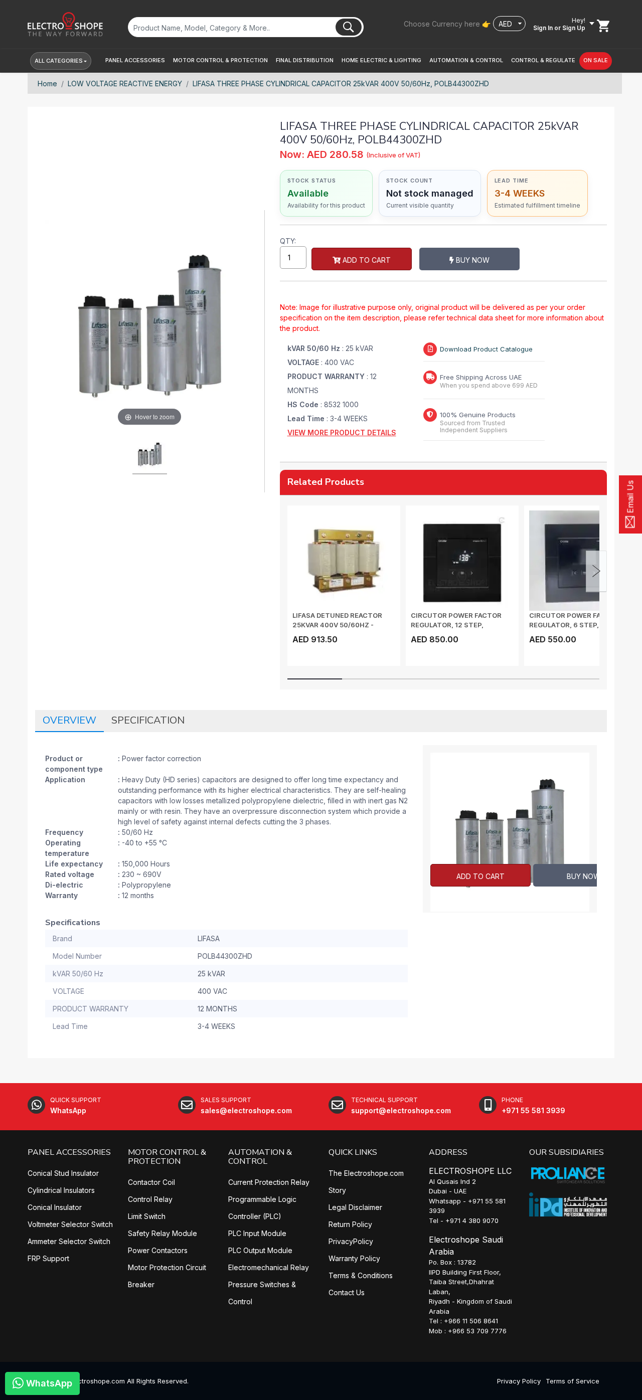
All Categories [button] (59, 60)
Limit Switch (147, 1216)
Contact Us (347, 1292)
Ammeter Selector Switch (69, 1241)
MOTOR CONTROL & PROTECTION (167, 1157)
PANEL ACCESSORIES (69, 1152)
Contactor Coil (151, 1182)
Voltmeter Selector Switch (70, 1224)
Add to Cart (366, 260)
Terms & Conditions (361, 1275)
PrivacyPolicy (351, 1241)
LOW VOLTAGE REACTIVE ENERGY (125, 83)
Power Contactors (158, 1250)
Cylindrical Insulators (61, 1190)
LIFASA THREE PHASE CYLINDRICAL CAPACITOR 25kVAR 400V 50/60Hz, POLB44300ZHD (341, 83)
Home (47, 83)
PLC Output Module (260, 1250)
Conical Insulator (55, 1207)
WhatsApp (48, 1383)
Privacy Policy (519, 1381)
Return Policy (350, 1224)
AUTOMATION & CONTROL (260, 1157)
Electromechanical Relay (268, 1267)
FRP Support (48, 1258)
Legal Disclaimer (355, 1207)
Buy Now (472, 260)
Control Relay (150, 1199)
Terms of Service (572, 1381)
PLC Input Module (257, 1233)
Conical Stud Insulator (63, 1173)
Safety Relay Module (162, 1233)
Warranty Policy (354, 1258)
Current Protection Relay (268, 1182)
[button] (135, 60)
